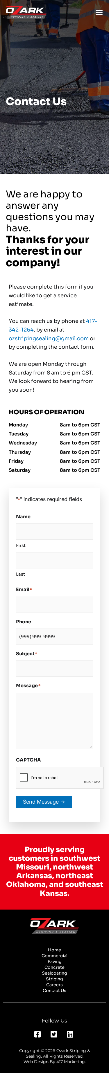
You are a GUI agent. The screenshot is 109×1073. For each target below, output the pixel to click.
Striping (54, 979)
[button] (99, 12)
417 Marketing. (71, 1061)
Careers (54, 984)
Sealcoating (54, 973)
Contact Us (54, 990)
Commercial (54, 955)
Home (54, 950)
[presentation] (60, 778)
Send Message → (44, 802)
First (21, 545)
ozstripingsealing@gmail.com (49, 338)
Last (20, 574)
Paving (55, 961)
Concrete (54, 967)
